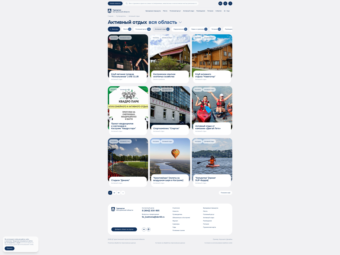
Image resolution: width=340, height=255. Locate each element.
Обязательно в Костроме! (181, 218)
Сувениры (176, 224)
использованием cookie (26, 244)
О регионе (176, 208)
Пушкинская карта (209, 227)
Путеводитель (121, 16)
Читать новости (115, 3)
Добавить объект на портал (124, 229)
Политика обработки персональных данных (122, 243)
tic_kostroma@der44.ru (153, 217)
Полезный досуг (175, 11)
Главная (110, 16)
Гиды (174, 227)
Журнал (175, 221)
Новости (175, 211)
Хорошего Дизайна (225, 239)
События (219, 11)
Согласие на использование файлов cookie (218, 243)
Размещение (200, 11)
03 (118, 193)
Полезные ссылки (179, 230)
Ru (220, 3)
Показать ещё (225, 193)
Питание (210, 11)
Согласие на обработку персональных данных (170, 243)
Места (165, 11)
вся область (163, 22)
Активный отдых (188, 11)
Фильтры (115, 29)
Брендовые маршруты (153, 11)
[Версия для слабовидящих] (225, 3)
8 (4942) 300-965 (150, 210)
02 (114, 193)
